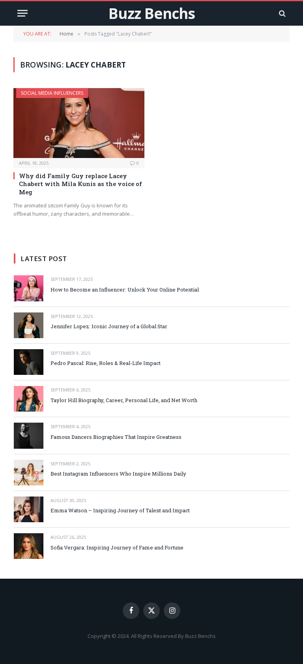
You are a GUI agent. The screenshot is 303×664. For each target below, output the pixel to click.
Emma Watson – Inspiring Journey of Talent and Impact (120, 510)
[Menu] (22, 13)
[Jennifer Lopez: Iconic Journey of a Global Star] (28, 325)
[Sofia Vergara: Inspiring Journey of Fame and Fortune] (28, 546)
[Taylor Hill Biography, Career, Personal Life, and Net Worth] (28, 399)
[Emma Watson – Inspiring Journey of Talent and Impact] (28, 509)
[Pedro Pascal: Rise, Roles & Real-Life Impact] (28, 362)
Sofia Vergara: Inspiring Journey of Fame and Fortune (116, 547)
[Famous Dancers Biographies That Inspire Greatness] (28, 435)
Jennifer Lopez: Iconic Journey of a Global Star (108, 326)
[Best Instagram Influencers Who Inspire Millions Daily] (28, 472)
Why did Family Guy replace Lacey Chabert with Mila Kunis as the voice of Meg (80, 184)
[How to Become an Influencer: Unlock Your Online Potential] (28, 288)
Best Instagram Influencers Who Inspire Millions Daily (118, 473)
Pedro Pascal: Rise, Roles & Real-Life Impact (105, 363)
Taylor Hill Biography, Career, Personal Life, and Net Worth (123, 400)
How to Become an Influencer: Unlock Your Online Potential (124, 289)
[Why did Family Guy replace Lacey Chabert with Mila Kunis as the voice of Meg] (78, 123)
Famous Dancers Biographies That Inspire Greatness (115, 436)
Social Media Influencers (52, 93)
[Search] (281, 13)
